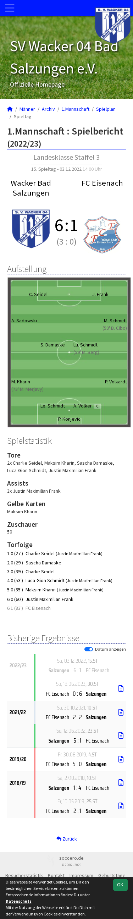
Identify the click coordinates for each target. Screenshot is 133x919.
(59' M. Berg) (86, 352)
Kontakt (56, 875)
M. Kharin (20, 381)
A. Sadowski (24, 320)
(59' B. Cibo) (114, 328)
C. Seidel (38, 294)
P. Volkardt (116, 381)
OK (120, 884)
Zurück (69, 839)
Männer (27, 109)
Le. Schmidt (52, 406)
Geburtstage (112, 875)
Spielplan (106, 109)
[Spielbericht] (120, 688)
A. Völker (86, 406)
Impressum (81, 875)
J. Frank (100, 294)
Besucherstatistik (24, 875)
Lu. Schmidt (85, 344)
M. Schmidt (115, 320)
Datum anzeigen (110, 649)
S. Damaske (52, 344)
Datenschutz (19, 901)
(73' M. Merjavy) (27, 389)
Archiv (48, 109)
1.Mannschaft (75, 109)
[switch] (88, 649)
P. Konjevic (69, 419)
